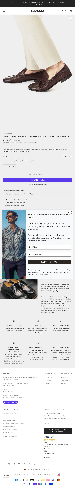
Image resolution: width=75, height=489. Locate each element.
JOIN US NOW (49, 262)
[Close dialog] (70, 212)
